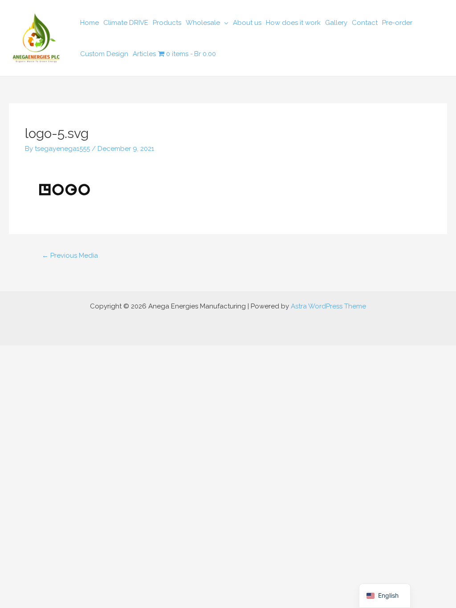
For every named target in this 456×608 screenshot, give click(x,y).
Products (167, 23)
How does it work (293, 23)
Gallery (336, 23)
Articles (144, 54)
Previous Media (70, 255)
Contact (365, 23)
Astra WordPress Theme (328, 306)
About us (247, 23)
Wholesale (203, 23)
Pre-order (397, 23)
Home (89, 23)
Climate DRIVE (125, 23)
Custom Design (104, 54)
